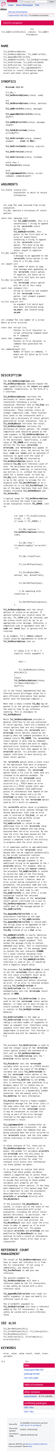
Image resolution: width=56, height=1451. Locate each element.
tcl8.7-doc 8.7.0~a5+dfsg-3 (30, 1425)
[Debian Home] (3, 5)
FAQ (37, 5)
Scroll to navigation (12, 23)
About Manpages (24, 5)
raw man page (31, 1378)
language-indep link (33, 1369)
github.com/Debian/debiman (36, 1444)
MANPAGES (12, 1)
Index (11, 5)
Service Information (17, 12)
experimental (14, 15)
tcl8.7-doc (24, 15)
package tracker (32, 1373)
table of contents (33, 1384)
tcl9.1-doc (29, 1411)
